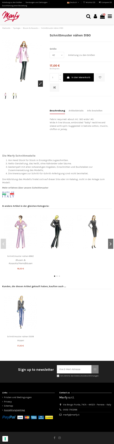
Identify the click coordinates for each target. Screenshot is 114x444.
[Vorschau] (35, 226)
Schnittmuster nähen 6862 (20, 256)
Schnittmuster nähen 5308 (20, 336)
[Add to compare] (54, 87)
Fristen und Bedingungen (18, 397)
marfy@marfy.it (71, 414)
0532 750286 (70, 409)
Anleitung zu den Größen (12, 2)
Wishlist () (90, 2)
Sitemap (8, 405)
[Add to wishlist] (100, 77)
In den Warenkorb (80, 77)
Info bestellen (94, 110)
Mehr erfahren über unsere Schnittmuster (25, 187)
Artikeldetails (76, 110)
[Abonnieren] (95, 369)
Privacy (8, 401)
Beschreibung (57, 110)
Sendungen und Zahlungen (37, 2)
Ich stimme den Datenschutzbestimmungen (79, 376)
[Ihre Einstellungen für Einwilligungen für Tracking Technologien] (5, 439)
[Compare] (35, 220)
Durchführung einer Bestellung (14, 6)
